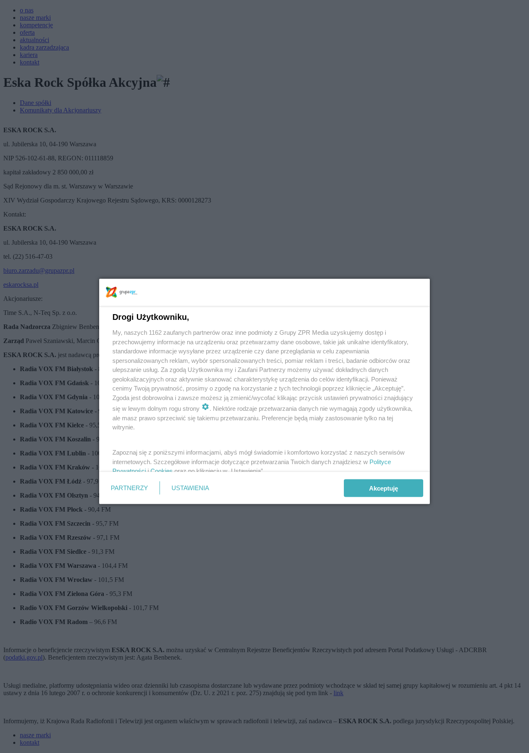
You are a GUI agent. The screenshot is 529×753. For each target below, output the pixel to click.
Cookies (161, 470)
